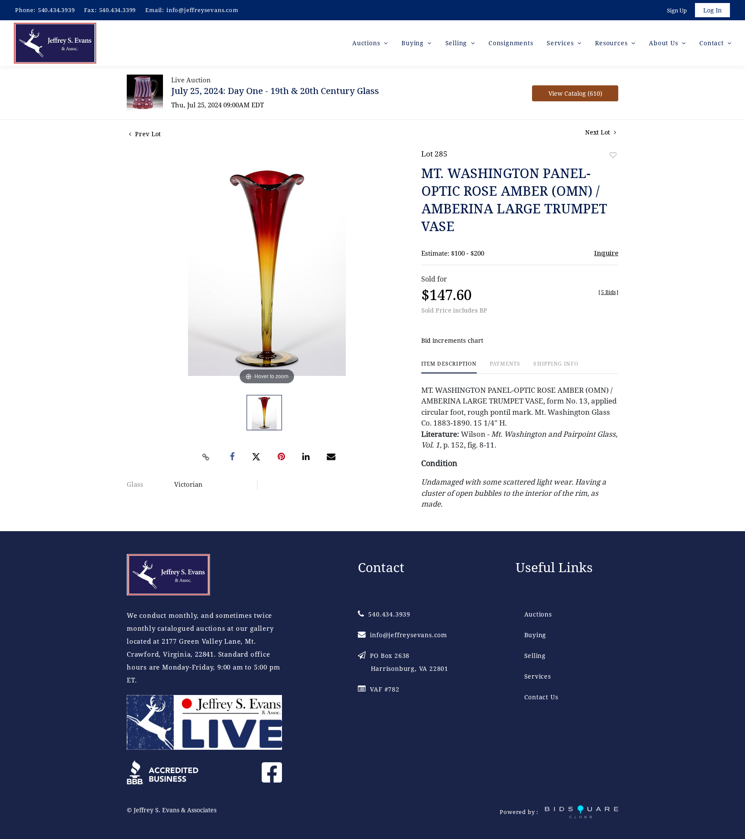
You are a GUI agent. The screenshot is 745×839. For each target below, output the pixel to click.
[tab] (449, 367)
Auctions (538, 614)
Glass (135, 484)
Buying (535, 635)
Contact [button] (712, 43)
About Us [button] (664, 43)
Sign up (677, 10)
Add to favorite (613, 155)
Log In (712, 10)
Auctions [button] (367, 43)
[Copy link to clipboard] (206, 457)
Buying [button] (413, 43)
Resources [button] (612, 43)
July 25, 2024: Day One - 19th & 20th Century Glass (275, 91)
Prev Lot (147, 134)
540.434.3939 (56, 10)
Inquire (606, 252)
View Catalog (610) (575, 93)
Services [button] (561, 43)
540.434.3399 (117, 10)
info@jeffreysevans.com (202, 10)
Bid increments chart (452, 340)
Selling (535, 655)
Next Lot (598, 132)
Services (537, 676)
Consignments (510, 43)
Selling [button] (457, 43)
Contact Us (541, 697)
